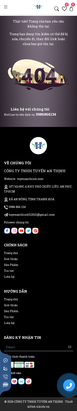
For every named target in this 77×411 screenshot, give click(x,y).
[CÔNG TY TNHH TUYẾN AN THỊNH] (38, 7)
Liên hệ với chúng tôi (30, 109)
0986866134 (46, 114)
